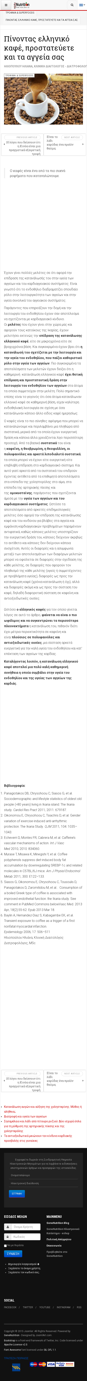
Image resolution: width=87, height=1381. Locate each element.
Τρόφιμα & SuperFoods (20, 12)
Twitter (28, 1307)
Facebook (10, 1307)
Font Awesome (12, 1349)
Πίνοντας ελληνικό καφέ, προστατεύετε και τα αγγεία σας (39, 48)
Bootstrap (9, 1340)
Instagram (63, 1307)
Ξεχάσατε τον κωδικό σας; (23, 1272)
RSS (79, 1307)
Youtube (44, 1307)
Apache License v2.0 (15, 1344)
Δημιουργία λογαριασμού (22, 1264)
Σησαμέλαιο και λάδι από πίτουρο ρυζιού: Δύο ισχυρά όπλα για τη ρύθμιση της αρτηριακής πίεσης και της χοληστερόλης (42, 1126)
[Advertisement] (43, 226)
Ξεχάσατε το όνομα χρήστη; (24, 1268)
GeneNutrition (11, 1335)
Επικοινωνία (54, 1245)
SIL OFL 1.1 (50, 1349)
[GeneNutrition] (22, 5)
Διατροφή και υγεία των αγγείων (25, 1116)
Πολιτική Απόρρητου (59, 1239)
